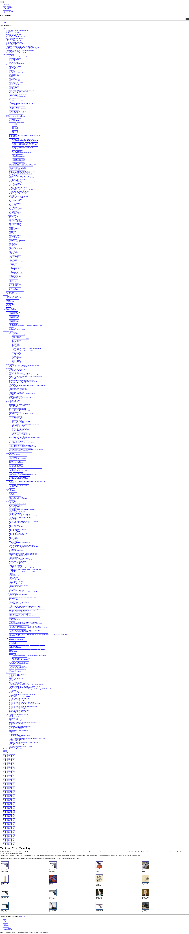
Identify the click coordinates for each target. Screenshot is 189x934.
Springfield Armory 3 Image (18, 159)
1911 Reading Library (8, 331)
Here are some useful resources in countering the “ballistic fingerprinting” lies (27, 609)
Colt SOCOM (12, 88)
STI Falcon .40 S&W (14, 281)
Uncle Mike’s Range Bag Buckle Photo (21, 434)
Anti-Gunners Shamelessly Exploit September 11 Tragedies (22, 722)
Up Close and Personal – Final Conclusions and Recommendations (24, 703)
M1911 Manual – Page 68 (9, 844)
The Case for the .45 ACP (15, 665)
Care (4, 920)
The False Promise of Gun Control (20, 659)
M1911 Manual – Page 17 (9, 766)
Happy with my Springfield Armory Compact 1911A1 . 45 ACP (24, 521)
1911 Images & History (8, 54)
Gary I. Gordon (15, 343)
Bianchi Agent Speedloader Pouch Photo (21, 421)
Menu (2, 2)
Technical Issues (7, 928)
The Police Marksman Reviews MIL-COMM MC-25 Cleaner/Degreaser (26, 449)
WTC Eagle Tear (13, 205)
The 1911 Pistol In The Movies (13, 293)
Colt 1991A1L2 (12, 231)
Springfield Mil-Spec (14, 271)
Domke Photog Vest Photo (18, 426)
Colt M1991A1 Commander (15, 513)
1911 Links (5, 295)
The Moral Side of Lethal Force (16, 392)
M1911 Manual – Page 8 (8, 838)
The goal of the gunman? (15, 390)
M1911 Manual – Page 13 (9, 760)
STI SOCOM (12, 574)
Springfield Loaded (13, 570)
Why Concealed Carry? (14, 400)
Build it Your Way (13, 601)
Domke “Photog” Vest (14, 414)
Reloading (8, 305)
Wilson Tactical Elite (13, 289)
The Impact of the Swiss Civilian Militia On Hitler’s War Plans (23, 742)
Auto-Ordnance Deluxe (14, 220)
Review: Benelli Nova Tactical (16, 497)
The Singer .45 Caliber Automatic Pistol (18, 192)
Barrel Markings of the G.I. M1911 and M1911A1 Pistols (22, 164)
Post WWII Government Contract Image (21, 152)
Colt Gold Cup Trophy (14, 237)
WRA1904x (15, 132)
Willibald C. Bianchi (16, 363)
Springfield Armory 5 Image (18, 162)
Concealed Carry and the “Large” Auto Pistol (16, 36)
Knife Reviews (9, 480)
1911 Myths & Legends (11, 332)
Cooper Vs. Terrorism (14, 372)
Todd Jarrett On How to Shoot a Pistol (18, 667)
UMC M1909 (15, 130)
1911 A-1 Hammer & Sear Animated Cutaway (19, 56)
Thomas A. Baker (16, 359)
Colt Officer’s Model (14, 84)
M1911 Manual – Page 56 (9, 823)
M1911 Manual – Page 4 (8, 799)
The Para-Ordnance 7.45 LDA (16, 693)
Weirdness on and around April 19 (17, 639)
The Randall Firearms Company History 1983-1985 (21, 190)
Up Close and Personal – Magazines (17, 707)
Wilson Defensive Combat (15, 287)
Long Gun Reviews (10, 490)
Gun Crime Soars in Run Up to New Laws (22, 658)
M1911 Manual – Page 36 (9, 794)
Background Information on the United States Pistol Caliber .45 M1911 (25, 135)
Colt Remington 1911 (14, 86)
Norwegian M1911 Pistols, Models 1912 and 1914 (20, 174)
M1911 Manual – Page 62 (9, 832)
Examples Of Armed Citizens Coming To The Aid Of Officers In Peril (25, 376)
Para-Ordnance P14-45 (14, 259)
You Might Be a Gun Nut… (15, 671)
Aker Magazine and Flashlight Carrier (18, 408)
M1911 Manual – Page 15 (9, 763)
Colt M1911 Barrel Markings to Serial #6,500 (22, 147)
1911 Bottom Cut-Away (14, 59)
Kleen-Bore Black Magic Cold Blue (17, 438)
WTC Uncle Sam (13, 211)
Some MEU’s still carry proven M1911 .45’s (19, 176)
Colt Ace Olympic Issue (14, 79)
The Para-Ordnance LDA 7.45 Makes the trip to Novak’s (22, 694)
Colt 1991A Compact (14, 228)
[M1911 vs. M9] (5, 909)
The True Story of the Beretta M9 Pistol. (18, 194)
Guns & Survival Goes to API (16, 377)
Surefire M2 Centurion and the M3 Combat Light (20, 448)
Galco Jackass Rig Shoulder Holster (17, 460)
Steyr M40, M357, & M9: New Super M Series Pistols (21, 687)
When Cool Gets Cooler (14, 587)
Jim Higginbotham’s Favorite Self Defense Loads (20, 366)
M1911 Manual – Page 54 (9, 820)
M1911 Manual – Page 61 (9, 831)
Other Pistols (6, 925)
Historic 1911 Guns (10, 64)
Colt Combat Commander (15, 233)
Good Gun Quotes (10, 39)
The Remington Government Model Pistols (19, 191)
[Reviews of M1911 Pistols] (5, 868)
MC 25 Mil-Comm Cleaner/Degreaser (21, 429)
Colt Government (13, 239)
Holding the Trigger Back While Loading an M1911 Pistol (22, 610)
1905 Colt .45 (12, 68)
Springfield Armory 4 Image (18, 160)
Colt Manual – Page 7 (14, 320)
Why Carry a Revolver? (14, 712)
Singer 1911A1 (12, 102)
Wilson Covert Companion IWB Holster (18, 478)
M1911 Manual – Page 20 (9, 771)
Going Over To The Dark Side (16, 678)
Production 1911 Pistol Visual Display (15, 291)
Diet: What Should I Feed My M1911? (15, 38)
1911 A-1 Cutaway (10, 55)
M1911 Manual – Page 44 (9, 806)
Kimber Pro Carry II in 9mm (15, 528)
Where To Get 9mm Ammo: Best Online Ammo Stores (18, 52)
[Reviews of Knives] (145, 868)
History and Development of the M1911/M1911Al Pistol (22, 171)
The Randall (12, 582)
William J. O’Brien (16, 361)
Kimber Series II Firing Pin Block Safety (18, 614)
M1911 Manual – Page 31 (9, 787)
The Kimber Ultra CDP (14, 579)
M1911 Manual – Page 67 (9, 843)
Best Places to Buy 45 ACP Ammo (14, 32)
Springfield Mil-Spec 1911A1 (16, 272)
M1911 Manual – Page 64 (9, 835)
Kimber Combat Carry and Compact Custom (19, 522)
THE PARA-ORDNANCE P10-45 (17, 581)
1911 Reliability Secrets (14, 595)
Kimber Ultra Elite (13, 252)
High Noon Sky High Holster (16, 462)
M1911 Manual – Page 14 (9, 762)
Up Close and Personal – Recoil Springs (18, 708)
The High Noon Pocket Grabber (16, 473)
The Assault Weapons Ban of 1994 (17, 739)
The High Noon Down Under (16, 472)
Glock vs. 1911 (12, 650)
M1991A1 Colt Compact (15, 255)
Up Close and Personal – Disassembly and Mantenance (22, 702)
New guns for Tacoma (14, 551)
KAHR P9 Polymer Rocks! (15, 682)
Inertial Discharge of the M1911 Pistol (18, 594)
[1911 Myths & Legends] (53, 909)
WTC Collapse (12, 204)
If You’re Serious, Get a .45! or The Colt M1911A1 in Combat (26, 348)
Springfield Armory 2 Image (18, 158)
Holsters (5, 924)
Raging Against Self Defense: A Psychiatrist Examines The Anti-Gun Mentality (27, 385)
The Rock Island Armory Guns (16, 583)
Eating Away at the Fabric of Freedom (18, 716)
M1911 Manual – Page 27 (9, 780)
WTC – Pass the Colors (14, 200)
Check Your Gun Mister (14, 724)
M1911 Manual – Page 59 (9, 827)
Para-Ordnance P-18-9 (14, 256)
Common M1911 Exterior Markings (17, 168)
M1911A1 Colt (12, 543)
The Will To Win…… (14, 394)
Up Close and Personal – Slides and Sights (19, 710)
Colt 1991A (11, 227)
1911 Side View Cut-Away (15, 60)
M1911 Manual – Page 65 (9, 840)
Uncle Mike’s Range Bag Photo (19, 436)
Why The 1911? (12, 670)
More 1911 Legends (13, 333)
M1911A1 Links (10, 301)
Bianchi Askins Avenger (14, 454)
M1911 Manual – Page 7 (8, 836)
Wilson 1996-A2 (13, 285)
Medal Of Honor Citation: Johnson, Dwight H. (23, 351)
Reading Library (7, 6)
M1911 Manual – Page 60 (9, 830)
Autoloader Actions (13, 598)
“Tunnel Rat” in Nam (14, 67)
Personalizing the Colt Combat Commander (19, 558)
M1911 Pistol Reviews (11, 501)
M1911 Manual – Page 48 (9, 811)
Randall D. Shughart (16, 352)
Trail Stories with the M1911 (15, 396)
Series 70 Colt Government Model (17, 100)
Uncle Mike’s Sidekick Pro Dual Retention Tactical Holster (22, 474)
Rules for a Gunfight (13, 386)
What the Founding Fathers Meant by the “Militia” (20, 746)
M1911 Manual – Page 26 (9, 779)
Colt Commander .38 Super (15, 80)
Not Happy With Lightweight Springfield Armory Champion (23, 554)
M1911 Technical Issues (11, 593)
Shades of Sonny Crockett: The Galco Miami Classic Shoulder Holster (25, 468)
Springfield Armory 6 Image (18, 163)
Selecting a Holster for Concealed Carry (18, 388)
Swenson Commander (14, 107)
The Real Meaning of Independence (17, 666)
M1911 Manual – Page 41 (9, 802)
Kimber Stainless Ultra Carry (15, 535)
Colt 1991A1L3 (12, 232)
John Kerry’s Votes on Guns (15, 732)
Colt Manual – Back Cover (15, 312)
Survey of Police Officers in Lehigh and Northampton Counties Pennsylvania (27, 738)
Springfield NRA (13, 104)
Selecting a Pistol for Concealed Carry (18, 389)
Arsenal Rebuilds (13, 134)
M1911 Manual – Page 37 (9, 795)
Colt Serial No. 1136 (13, 87)
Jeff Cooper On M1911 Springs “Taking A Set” (20, 613)
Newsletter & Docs (13, 654)
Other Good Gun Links (11, 304)
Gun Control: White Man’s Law (19, 657)
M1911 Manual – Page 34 (9, 791)
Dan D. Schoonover (16, 340)
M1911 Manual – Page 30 (9, 786)
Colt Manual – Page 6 (14, 319)
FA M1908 (14, 124)
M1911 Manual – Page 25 (9, 778)
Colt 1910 (11, 76)
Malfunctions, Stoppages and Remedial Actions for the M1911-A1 (24, 617)
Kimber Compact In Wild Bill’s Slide (17, 96)
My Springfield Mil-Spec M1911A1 (17, 550)
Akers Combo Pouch (17, 420)
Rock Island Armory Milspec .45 (16, 563)
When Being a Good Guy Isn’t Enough (18, 398)
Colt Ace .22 (12, 78)
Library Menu (9, 489)
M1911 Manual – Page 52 (9, 818)
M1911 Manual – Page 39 (9, 798)
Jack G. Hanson (15, 349)
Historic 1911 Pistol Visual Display (14, 115)
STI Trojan (11, 502)
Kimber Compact (13, 249)
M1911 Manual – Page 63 (9, 834)
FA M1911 (14, 126)
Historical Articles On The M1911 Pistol (15, 116)
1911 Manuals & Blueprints (9, 309)
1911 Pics (5, 12)
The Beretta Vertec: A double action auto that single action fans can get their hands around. (30, 689)
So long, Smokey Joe (17, 357)
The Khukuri (12, 488)
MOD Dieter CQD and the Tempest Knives (19, 484)
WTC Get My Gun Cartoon (15, 208)
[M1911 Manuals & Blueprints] (145, 882)
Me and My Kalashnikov (15, 496)
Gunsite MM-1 (12, 520)
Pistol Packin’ (12, 384)
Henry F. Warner (16, 347)
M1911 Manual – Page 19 (9, 768)
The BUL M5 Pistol (13, 577)
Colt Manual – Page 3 (14, 315)
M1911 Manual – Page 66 (9, 842)
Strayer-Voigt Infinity (14, 283)
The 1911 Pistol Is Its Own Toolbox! (17, 629)
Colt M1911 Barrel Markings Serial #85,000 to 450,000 (25, 146)
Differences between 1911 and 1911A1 (18, 94)
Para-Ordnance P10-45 (14, 257)
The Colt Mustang (13, 690)
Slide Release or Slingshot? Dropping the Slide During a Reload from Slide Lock (28, 627)
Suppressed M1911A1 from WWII (17, 106)
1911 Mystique (12, 643)
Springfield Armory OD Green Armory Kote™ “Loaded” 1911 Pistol (25, 569)
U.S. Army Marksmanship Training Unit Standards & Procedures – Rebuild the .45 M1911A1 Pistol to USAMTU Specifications (39, 634)
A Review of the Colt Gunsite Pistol (17, 504)
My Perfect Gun (12, 549)
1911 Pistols (6, 927)
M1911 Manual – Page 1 (8, 755)
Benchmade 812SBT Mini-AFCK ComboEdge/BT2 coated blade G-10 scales (27, 481)
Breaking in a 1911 (13, 599)
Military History (9, 303)
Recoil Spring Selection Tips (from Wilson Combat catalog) (23, 622)
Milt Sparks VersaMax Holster (16, 464)
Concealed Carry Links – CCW (13, 296)
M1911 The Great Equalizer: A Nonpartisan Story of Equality (23, 381)
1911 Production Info (8, 7)
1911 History (6, 4)
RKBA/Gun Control (11, 308)
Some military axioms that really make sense (19, 663)
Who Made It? (12, 195)
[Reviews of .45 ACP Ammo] (5, 882)
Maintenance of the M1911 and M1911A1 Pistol (17, 43)
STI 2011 (11, 280)
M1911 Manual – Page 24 (9, 776)
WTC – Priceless (13, 201)
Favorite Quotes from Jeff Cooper (17, 728)
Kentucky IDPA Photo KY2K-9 (19, 428)
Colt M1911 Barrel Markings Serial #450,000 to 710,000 (25, 143)
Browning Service (13, 492)
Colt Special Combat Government (17, 240)
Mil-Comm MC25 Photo (17, 430)
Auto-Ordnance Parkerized (15, 223)
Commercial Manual (13, 323)
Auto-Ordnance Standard (15, 225)
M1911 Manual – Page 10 (9, 756)
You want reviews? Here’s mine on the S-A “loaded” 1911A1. (23, 591)
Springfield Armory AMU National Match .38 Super (21, 103)
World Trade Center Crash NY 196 (17, 197)
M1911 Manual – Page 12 (9, 759)
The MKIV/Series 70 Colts (15, 188)
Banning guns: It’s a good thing (16, 723)
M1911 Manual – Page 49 (9, 812)
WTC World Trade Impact (15, 212)
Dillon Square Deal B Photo (18, 425)
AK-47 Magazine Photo (17, 418)
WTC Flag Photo (13, 207)
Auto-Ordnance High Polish (15, 221)
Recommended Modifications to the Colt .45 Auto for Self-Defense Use (25, 623)
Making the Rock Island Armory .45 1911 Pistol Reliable (22, 545)
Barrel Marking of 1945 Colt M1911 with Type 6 (23, 139)
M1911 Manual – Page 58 (9, 826)
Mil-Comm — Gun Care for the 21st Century (19, 440)
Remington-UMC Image (17, 154)
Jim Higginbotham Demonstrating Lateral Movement (21, 380)
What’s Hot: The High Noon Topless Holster (19, 476)
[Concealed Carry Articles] (145, 909)
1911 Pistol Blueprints (11, 328)
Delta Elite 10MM (13, 244)
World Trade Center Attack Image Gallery (18, 196)
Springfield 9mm (13, 265)
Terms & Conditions (7, 752)
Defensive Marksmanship (15, 647)
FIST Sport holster (13, 457)
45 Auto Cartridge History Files (16, 122)
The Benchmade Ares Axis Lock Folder (18, 485)
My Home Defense (13, 734)
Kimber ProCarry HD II (14, 531)
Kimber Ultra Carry (13, 537)
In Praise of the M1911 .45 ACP (13, 40)
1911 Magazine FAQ (14, 120)
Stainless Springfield (13, 279)
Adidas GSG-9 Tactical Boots (16, 406)
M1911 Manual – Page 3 (8, 784)
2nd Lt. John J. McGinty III (18, 335)
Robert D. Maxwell (16, 353)
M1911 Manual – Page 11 (9, 758)
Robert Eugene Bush (17, 355)
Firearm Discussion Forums (12, 299)
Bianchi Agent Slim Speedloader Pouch (18, 409)
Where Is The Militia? (14, 747)
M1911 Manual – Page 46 (9, 808)
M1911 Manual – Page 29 (9, 783)
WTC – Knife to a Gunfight (15, 199)
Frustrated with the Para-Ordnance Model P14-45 (20, 517)
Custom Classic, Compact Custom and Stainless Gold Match (23, 516)
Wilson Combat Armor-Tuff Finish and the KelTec (20, 452)
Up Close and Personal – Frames (16, 704)
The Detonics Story (13, 180)
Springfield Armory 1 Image (18, 156)
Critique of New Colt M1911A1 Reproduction (19, 514)
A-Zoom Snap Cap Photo (18, 417)
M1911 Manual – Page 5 (8, 814)
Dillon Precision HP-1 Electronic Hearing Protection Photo (25, 424)
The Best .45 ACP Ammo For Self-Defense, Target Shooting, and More (22, 47)
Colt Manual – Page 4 (14, 316)
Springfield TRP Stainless (15, 276)
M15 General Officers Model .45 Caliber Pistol (20, 172)
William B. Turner (16, 360)
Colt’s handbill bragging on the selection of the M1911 (21, 90)
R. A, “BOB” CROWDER (15, 175)
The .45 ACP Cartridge (11, 44)
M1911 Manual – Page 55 (9, 822)
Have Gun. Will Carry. (14, 378)
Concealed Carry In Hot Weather (16, 370)
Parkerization (12, 621)
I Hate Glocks (12, 679)
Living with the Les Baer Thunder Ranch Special (20, 542)
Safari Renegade (13, 260)
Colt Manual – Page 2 (14, 313)
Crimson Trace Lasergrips (15, 412)
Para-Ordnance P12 (13, 557)
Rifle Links (8, 307)
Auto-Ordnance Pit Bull (14, 224)
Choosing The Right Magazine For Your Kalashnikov (21, 410)
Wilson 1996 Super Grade (15, 284)
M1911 (10, 99)
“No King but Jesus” (14, 718)
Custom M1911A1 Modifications (16, 603)
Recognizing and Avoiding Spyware (17, 662)
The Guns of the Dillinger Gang (16, 112)
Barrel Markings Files (14, 138)
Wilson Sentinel (12, 288)
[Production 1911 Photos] (53, 896)
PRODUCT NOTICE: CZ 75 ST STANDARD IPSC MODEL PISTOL (26, 685)
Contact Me (5, 750)
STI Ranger (11, 573)
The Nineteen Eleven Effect (15, 743)
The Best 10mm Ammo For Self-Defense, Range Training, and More (22, 48)
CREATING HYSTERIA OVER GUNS (18, 727)
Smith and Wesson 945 (14, 263)
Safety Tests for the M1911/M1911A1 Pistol (19, 625)
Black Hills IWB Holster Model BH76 (18, 456)
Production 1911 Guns (11, 215)
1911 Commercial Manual (12, 311)
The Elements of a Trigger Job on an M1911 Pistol (20, 631)
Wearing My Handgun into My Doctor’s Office (20, 397)
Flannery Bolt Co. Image (17, 150)
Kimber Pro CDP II (13, 530)
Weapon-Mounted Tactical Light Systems (18, 450)
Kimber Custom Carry (14, 525)
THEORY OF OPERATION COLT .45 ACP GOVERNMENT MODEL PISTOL (28, 633)
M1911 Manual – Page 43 (9, 804)
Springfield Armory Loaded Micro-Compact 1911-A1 (21, 567)
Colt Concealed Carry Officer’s (16, 82)
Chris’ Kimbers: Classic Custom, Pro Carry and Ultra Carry (23, 509)
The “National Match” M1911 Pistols (17, 179)
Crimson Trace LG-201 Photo (19, 422)
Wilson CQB (12, 589)
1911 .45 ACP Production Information (18, 641)
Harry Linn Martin (16, 345)
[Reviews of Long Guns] (53, 882)
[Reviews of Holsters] (99, 868)
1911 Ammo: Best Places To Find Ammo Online (17, 30)
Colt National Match (13, 83)
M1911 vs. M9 (6, 8)
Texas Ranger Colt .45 (14, 110)
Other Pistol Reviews (11, 673)
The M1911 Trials (13, 186)
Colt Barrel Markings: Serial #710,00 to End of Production (25, 140)
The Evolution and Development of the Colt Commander (22, 182)
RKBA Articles (9, 715)
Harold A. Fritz (15, 344)
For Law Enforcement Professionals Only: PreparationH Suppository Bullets (27, 649)
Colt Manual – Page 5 (14, 317)
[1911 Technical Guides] (99, 909)
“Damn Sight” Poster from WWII (16, 66)
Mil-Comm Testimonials (17, 441)
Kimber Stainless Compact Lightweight (18, 533)
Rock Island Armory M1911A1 (16, 562)
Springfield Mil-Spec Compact (16, 273)
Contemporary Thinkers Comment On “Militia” (20, 726)
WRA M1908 (15, 131)
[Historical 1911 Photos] (5, 896)
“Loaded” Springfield (14, 217)
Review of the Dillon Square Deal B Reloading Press (21, 442)
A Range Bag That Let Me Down (17, 405)
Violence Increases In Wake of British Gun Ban (20, 744)
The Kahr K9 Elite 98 (14, 691)
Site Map (5, 751)
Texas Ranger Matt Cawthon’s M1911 (18, 111)
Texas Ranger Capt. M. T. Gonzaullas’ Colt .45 (20, 108)
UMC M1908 (15, 128)
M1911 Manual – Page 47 (9, 810)
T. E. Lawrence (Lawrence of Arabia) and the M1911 (21, 178)
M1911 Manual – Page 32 (9, 788)
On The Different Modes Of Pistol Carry (18, 382)
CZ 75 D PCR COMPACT (15, 675)
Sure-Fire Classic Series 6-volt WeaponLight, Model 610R (22, 446)
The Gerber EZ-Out (13, 486)
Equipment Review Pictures (15, 416)
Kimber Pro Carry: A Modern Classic (17, 529)
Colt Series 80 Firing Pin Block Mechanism (19, 602)
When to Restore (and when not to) (17, 637)
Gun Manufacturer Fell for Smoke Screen (18, 730)
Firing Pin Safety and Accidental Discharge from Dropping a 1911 (24, 606)
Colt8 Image (15, 148)
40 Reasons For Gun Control (15, 719)
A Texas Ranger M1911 (14, 75)
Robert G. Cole (15, 356)
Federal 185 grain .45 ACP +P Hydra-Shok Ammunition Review (24, 365)
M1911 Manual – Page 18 (9, 767)
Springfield (11, 264)
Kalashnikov (12, 494)
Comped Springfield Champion (16, 241)
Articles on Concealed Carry (12, 401)
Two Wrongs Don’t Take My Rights (17, 669)
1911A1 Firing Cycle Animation (16, 63)
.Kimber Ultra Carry (13, 216)
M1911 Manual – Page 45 (9, 807)
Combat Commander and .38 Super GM (18, 91)
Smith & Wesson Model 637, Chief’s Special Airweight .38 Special (24, 686)
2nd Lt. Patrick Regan (17, 336)
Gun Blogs (8, 300)
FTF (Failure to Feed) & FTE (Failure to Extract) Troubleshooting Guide (26, 607)
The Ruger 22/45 (13, 695)
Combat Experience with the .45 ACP (20, 339)
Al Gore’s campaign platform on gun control (19, 720)
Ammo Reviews (10, 364)
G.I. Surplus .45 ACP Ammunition (17, 170)
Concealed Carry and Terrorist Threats (18, 369)
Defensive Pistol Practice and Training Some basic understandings (24, 374)
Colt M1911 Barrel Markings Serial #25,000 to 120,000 (25, 142)
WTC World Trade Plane (15, 213)
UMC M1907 (15, 127)
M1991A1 (11, 253)
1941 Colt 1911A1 (13, 74)
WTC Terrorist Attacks (14, 209)
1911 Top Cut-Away (13, 62)
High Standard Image (17, 151)
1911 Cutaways (9, 31)
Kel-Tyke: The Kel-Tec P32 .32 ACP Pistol (19, 683)
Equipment (5, 923)
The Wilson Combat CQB (15, 586)
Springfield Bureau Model (15, 267)
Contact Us (3, 23)
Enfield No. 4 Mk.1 (13, 493)
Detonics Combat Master (14, 92)
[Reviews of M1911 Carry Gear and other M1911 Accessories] (99, 881)
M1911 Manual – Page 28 (9, 782)
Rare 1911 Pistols (10, 292)
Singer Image (15, 155)
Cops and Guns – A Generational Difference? (19, 373)
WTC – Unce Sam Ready (15, 203)
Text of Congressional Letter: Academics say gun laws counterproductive (29, 655)
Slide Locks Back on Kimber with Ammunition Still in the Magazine (25, 626)
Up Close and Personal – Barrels (16, 700)
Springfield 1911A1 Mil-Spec (16, 566)
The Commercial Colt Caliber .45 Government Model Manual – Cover (25, 325)
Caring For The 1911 (8, 11)
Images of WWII (13, 95)
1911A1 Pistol (12, 71)
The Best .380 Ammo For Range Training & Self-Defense (19, 46)
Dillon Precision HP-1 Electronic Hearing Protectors (21, 413)
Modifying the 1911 (13, 618)
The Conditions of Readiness (12, 51)
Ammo (4, 919)
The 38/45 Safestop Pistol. (15, 575)
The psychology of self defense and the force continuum (22, 393)
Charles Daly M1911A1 (14, 508)
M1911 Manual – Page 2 (8, 770)
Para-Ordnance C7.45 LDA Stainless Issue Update (20, 555)
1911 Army (11, 70)
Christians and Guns (13, 646)
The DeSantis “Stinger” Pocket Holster (18, 470)
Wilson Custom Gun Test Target (16, 590)
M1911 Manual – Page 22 (9, 774)
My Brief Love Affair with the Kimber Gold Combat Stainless (23, 546)
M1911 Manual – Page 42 (9, 803)
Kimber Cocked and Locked (15, 248)
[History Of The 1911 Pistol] (145, 896)
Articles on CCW (10, 368)
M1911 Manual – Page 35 (9, 792)
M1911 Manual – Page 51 (9, 816)
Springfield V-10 (13, 277)
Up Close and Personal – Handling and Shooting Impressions (23, 706)
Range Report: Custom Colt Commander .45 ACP (20, 559)
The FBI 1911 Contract (14, 183)
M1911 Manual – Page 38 (9, 796)
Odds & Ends (9, 638)
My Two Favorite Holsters (15, 465)
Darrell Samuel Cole (16, 341)
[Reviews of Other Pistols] (53, 868)
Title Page (11, 327)
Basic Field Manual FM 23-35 (10, 754)
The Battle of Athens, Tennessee (16, 740)
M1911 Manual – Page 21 (9, 772)
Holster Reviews (10, 453)
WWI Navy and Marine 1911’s (16, 114)
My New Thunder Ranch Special (16, 547)
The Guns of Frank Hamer (15, 184)
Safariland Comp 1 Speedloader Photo (21, 433)
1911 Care (5, 28)
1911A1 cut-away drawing (15, 219)
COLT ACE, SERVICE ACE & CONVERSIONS (21, 166)
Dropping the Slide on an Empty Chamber (19, 605)
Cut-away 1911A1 (13, 243)
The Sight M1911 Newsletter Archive (20, 661)
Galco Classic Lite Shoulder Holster (17, 458)
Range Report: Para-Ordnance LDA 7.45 (18, 561)
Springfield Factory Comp (15, 269)
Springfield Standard (13, 275)
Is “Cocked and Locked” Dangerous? (17, 611)
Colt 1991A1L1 (12, 229)
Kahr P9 (11, 681)
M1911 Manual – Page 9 (8, 839)
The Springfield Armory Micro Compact (18, 585)
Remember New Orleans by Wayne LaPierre (19, 735)
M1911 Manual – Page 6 (8, 828)
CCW (4, 921)
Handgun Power (13, 651)
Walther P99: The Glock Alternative (17, 711)
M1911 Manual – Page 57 (9, 824)
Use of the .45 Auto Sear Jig (15, 635)
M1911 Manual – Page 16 (9, 764)
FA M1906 (14, 123)
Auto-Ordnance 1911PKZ (15, 506)
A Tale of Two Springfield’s (15, 505)
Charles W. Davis (16, 337)
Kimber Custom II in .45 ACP (16, 526)
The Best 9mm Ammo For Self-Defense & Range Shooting (20, 50)
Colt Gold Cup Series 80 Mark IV (17, 512)
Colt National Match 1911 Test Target (17, 167)
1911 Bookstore (12, 642)
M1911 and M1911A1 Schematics (14, 42)
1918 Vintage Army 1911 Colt (16, 72)
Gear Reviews (9, 402)
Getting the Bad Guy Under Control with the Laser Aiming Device (24, 437)
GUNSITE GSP (13, 518)
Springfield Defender (14, 268)
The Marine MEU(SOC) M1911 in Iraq (18, 187)
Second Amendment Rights (15, 736)
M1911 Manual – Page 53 (9, 819)
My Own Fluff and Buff (14, 619)
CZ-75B (11, 677)
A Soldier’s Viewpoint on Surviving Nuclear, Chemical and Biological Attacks (27, 645)
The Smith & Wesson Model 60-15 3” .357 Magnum (21, 697)
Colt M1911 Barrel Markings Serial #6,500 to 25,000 (24, 144)
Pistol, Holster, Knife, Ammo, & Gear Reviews (17, 714)
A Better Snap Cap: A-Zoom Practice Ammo (19, 404)
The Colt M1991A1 (13, 578)
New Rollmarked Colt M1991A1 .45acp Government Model (23, 553)
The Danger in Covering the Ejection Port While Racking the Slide (24, 630)
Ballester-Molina (13, 136)
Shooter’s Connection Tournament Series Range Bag (21, 445)
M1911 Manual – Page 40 (9, 800)
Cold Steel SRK (12, 482)
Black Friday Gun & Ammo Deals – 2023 (13, 748)
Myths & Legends (7, 10)
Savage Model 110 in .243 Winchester (18, 498)
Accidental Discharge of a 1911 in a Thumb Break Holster (22, 597)
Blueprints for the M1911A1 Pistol (17, 329)
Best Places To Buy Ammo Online (14, 34)
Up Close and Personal (14, 699)
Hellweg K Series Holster (15, 461)
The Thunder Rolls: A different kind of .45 (19, 698)
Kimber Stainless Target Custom (16, 534)
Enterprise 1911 (12, 245)
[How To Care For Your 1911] (99, 896)
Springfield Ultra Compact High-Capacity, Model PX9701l (22, 571)
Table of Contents (13, 324)
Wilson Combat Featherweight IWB (17, 477)
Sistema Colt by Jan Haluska (15, 565)
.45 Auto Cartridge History (15, 118)
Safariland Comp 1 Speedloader (19, 432)
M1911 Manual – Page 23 (9, 775)
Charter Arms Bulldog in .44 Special (17, 674)
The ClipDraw (12, 469)
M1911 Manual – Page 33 (9, 790)
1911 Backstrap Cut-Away (15, 58)
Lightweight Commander (15, 98)
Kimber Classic (12, 247)
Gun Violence (12, 731)
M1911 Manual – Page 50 (9, 815)
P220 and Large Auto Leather (16, 466)
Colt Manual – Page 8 (14, 321)
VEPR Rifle (12, 500)
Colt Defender (12, 236)
